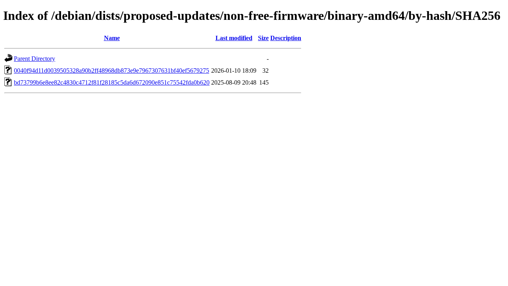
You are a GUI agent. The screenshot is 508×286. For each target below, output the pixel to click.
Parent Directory (34, 58)
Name (112, 38)
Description (285, 38)
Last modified (234, 38)
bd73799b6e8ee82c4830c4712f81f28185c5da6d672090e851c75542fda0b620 (112, 82)
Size (263, 38)
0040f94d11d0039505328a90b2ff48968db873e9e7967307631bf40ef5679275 (111, 70)
